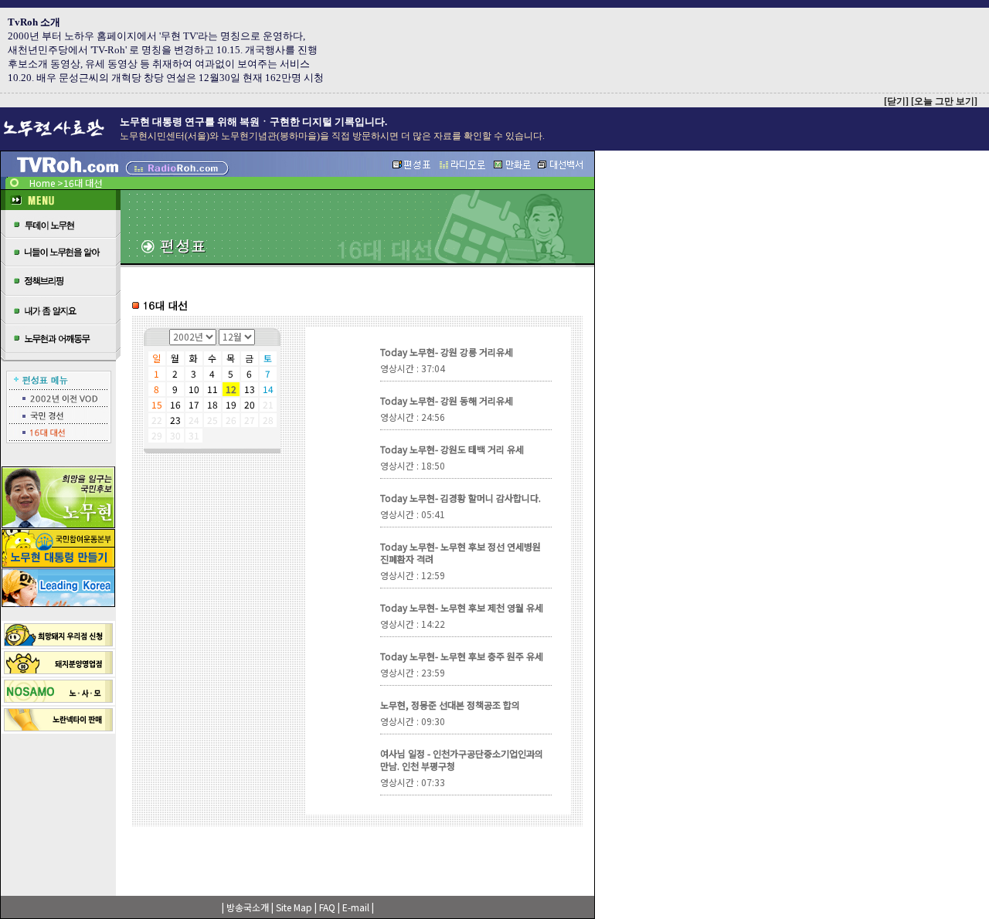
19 (231, 404)
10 (194, 388)
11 (212, 388)
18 (212, 404)
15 (156, 404)
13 (249, 388)
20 (249, 404)
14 (268, 388)
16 (175, 404)
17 (194, 404)
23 (175, 419)
